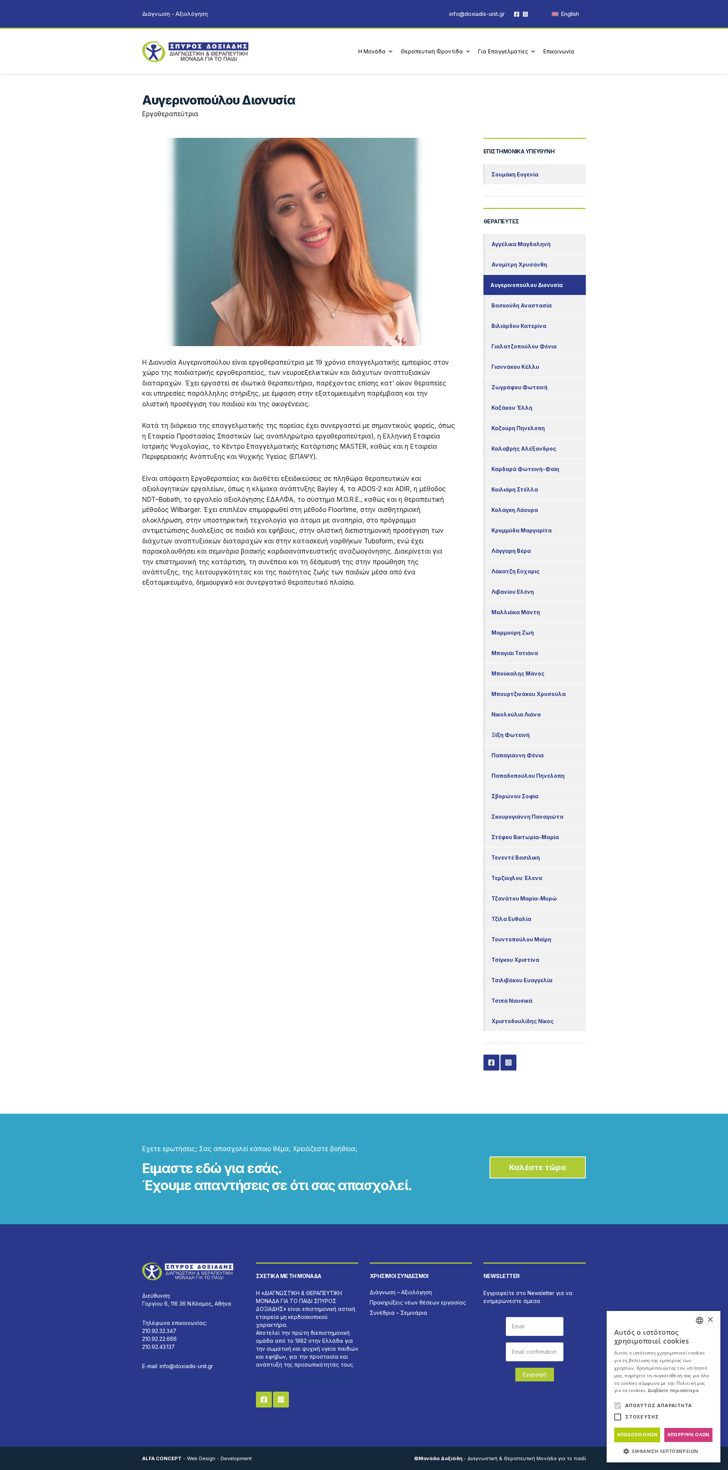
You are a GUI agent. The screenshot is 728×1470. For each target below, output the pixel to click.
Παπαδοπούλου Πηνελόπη (528, 775)
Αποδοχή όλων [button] (637, 1434)
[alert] (663, 1386)
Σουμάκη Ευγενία (514, 174)
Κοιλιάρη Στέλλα (514, 489)
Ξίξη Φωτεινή (510, 735)
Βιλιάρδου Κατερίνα (518, 326)
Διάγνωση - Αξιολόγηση (175, 13)
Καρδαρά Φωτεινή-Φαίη (525, 469)
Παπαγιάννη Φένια (517, 755)
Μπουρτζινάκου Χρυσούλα (528, 694)
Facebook (516, 14)
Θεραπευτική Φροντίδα (432, 51)
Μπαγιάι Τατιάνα (514, 653)
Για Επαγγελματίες (503, 51)
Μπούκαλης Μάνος (517, 673)
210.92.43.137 (158, 1347)
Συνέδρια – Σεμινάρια (398, 1312)
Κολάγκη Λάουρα (514, 510)
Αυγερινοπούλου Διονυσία (526, 285)
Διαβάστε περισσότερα (673, 1390)
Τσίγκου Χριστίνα (515, 960)
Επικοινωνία (558, 51)
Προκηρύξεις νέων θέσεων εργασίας (418, 1302)
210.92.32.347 (159, 1331)
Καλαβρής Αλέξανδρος (523, 448)
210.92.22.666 (159, 1339)
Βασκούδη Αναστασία (521, 305)
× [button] (710, 1320)
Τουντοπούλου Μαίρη (521, 939)
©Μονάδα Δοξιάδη (439, 1458)
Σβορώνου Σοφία (514, 796)
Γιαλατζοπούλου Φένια (524, 346)
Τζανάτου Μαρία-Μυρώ (524, 898)
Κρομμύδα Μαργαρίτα (521, 530)
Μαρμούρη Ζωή (512, 632)
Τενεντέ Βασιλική (515, 857)
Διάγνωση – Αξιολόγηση (401, 1292)
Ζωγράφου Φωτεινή (519, 387)
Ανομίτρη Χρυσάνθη (519, 264)
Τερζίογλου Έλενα (516, 878)
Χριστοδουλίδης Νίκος (522, 1021)
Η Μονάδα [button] (372, 51)
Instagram (525, 14)
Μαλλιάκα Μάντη (515, 612)
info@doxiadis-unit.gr (477, 13)
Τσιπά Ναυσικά (511, 1000)
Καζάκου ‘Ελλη (511, 407)
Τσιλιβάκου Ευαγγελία (521, 980)
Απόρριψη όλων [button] (688, 1434)
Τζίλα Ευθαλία (511, 919)
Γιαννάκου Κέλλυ (515, 367)
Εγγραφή (534, 1374)
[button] (663, 1451)
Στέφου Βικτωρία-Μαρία (525, 837)
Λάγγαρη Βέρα (511, 551)
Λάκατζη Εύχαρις (515, 571)
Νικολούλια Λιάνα (516, 714)
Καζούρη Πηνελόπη (518, 428)
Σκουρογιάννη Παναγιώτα (527, 816)
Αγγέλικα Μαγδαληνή (521, 244)
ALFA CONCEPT (162, 1458)
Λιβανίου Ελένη (512, 591)
